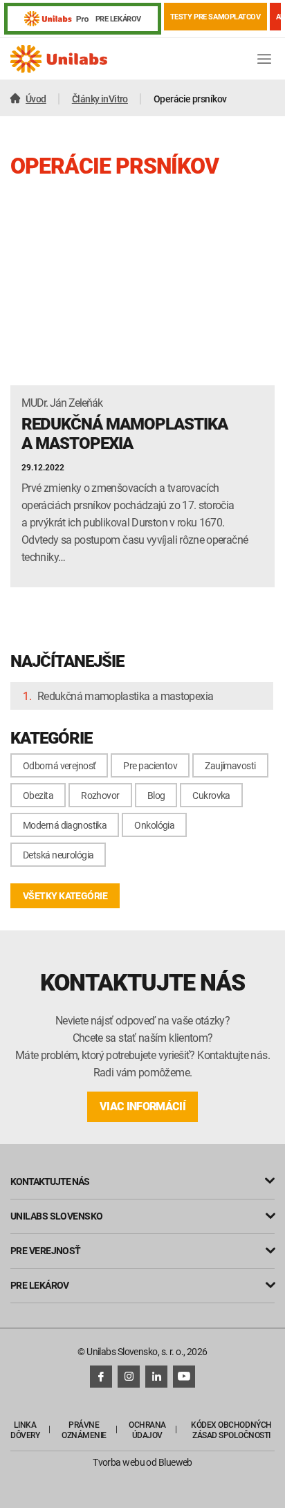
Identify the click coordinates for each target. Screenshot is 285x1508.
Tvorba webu (119, 1462)
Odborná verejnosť (59, 765)
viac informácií (142, 1106)
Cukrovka (211, 795)
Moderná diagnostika (65, 824)
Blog (156, 795)
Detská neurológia (58, 854)
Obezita (38, 795)
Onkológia (154, 824)
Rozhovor (100, 795)
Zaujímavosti (230, 765)
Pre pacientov (150, 765)
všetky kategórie (65, 895)
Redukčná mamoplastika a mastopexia (125, 696)
